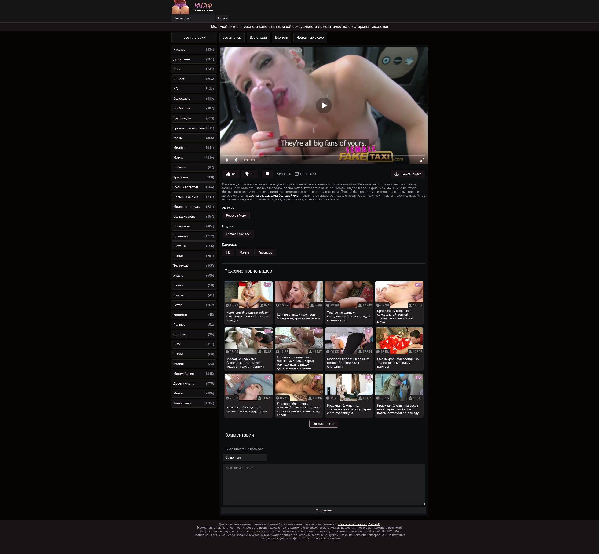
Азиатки (179, 295)
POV (176, 344)
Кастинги (180, 315)
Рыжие (178, 256)
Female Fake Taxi (238, 234)
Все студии (258, 37)
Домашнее (181, 59)
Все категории (194, 37)
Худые (178, 275)
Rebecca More (236, 215)
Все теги (281, 37)
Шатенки (180, 246)
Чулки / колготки (185, 187)
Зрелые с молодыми (189, 128)
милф (255, 531)
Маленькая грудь (186, 206)
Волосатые (181, 98)
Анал (177, 69)
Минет (178, 393)
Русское (179, 49)
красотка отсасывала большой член (272, 195)
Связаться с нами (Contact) (359, 524)
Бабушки (180, 167)
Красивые (180, 177)
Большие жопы (184, 216)
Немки (178, 285)
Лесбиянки (181, 108)
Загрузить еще (323, 424)
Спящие (179, 334)
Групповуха (182, 118)
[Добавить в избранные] (267, 174)
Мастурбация (183, 373)
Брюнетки (180, 236)
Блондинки (181, 226)
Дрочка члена (183, 383)
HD (175, 89)
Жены (178, 138)
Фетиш (178, 364)
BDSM (178, 354)
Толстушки (181, 265)
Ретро (177, 305)
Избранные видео (310, 37)
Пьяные (179, 324)
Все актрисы (232, 37)
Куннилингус (183, 403)
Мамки (178, 157)
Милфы (179, 147)
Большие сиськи (185, 197)
